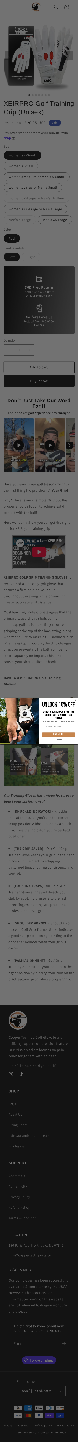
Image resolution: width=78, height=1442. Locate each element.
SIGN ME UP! (58, 734)
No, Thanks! (58, 739)
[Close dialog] (76, 700)
